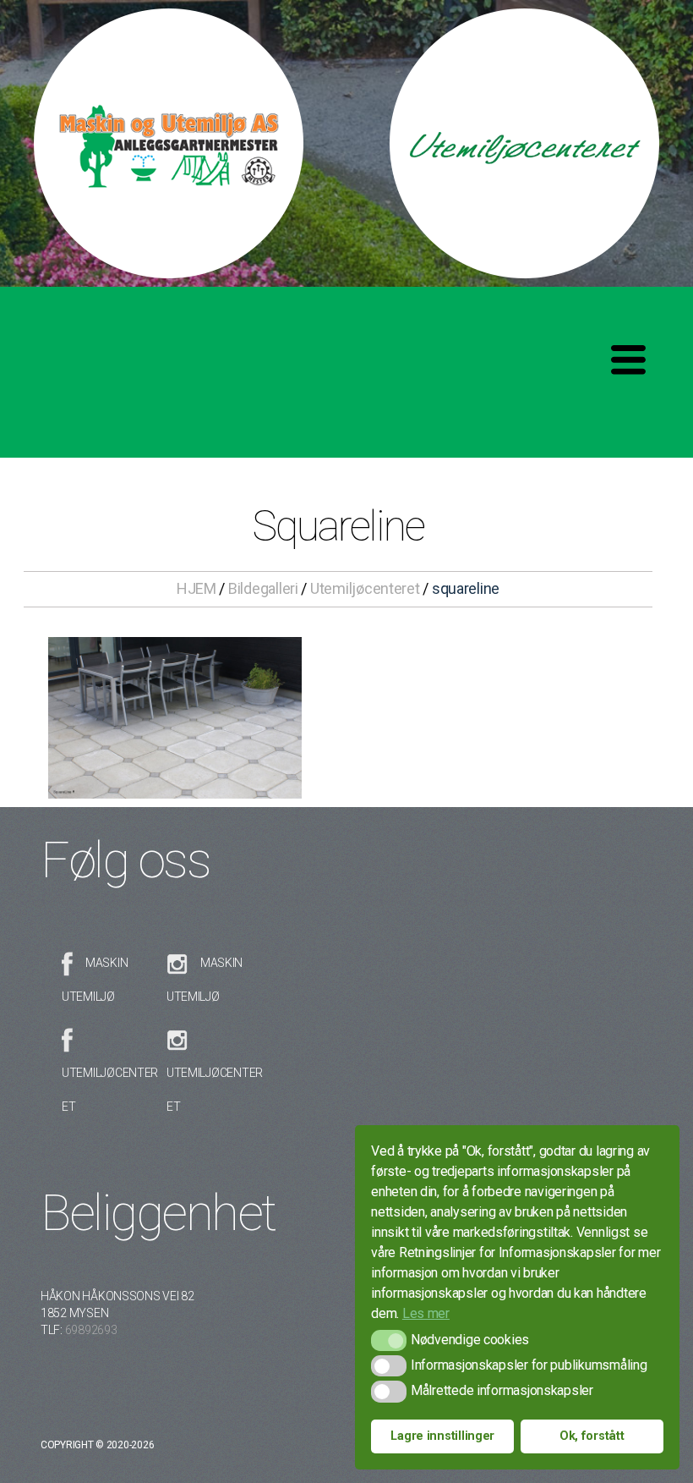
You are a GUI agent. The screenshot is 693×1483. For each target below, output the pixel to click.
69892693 (91, 1330)
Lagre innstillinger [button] (442, 1436)
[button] (388, 1340)
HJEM (196, 588)
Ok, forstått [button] (592, 1436)
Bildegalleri (263, 588)
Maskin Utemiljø (95, 979)
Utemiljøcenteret (365, 588)
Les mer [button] (426, 1313)
